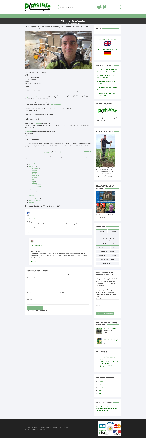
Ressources (102, 255)
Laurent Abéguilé (36, 245)
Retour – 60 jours (104, 363)
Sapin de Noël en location (107, 259)
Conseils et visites (108, 235)
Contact (87, 16)
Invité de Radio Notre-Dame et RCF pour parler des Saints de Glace (107, 76)
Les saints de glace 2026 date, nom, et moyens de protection (106, 94)
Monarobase (28, 131)
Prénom (98, 298)
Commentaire (31, 277)
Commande (61, 16)
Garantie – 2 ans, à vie (106, 365)
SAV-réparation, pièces (106, 367)
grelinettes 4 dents (32, 97)
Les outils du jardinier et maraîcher (107, 239)
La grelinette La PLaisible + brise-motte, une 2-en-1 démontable (107, 88)
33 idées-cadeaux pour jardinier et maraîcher (105, 82)
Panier (54, 16)
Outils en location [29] (108, 244)
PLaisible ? (96, 16)
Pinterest (100, 390)
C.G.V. (68, 16)
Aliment (102, 231)
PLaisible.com (37, 123)
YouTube (100, 387)
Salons (114, 255)
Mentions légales (77, 16)
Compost (113, 231)
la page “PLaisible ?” (55, 104)
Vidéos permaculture (107, 263)
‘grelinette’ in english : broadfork (107, 39)
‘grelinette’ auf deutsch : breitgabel (107, 49)
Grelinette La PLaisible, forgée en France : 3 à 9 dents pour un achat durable (107, 70)
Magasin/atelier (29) (44, 16)
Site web (29, 299)
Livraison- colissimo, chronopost (109, 361)
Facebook (100, 381)
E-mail (62, 292)
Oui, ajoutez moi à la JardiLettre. (38, 310)
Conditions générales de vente (108, 356)
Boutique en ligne (30, 16)
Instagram (100, 384)
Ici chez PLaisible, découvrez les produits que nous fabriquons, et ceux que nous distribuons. (106, 408)
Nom (29, 292)
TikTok (99, 393)
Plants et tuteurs (103, 247)
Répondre (29, 232)
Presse (115, 247)
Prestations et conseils (107, 251)
